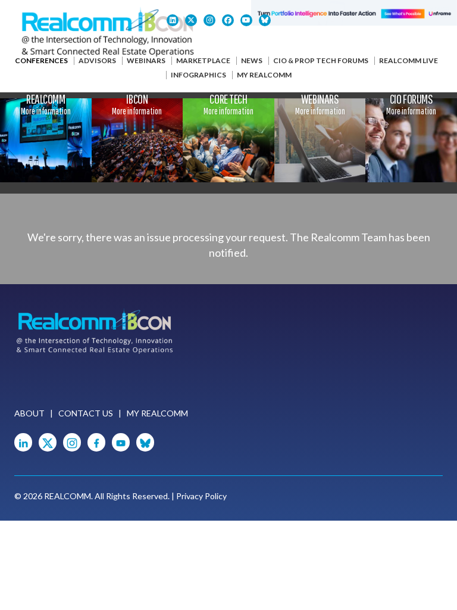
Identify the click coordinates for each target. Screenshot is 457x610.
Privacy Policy (201, 496)
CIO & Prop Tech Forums (320, 60)
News (251, 60)
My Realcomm (264, 74)
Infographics (198, 74)
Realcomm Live (408, 60)
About (29, 413)
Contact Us (85, 413)
